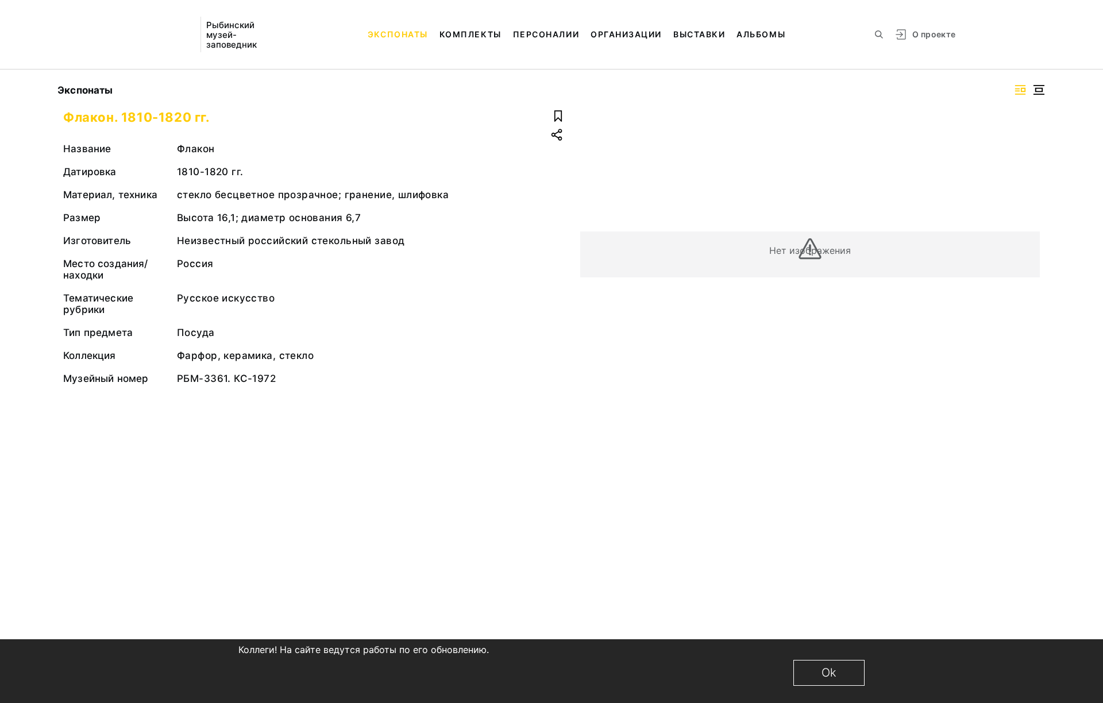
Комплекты (470, 34)
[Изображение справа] (1020, 90)
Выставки (699, 34)
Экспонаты (398, 34)
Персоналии (546, 34)
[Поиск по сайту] (878, 34)
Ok (829, 672)
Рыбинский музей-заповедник (231, 34)
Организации (626, 34)
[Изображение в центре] (1038, 90)
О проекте (933, 34)
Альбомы (760, 34)
